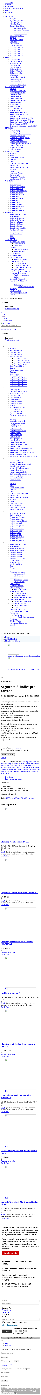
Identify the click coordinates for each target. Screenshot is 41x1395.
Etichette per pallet (16, 73)
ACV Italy (9, 3)
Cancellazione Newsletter (14, 8)
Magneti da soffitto (16, 147)
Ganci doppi (14, 165)
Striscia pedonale (15, 110)
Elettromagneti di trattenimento (20, 144)
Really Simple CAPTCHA (6, 1311)
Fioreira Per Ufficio (16, 230)
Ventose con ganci (16, 200)
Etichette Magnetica (16, 71)
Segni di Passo (15, 106)
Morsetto (13, 169)
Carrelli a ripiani (15, 67)
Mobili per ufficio (16, 234)
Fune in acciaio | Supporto (19, 163)
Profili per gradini (16, 108)
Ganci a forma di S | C (17, 179)
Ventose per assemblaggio (18, 191)
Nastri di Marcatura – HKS (19, 114)
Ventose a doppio (16, 204)
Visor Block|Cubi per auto (19, 281)
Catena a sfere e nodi (17, 157)
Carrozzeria (14, 283)
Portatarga (13, 289)
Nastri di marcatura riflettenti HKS (21, 118)
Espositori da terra (16, 226)
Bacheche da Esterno (17, 220)
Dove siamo (9, 7)
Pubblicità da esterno (17, 261)
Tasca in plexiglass (16, 257)
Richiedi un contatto (10, 1253)
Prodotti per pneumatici (26, 287)
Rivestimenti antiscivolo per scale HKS (23, 126)
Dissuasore (13, 42)
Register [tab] (8, 1345)
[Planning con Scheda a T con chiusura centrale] (20, 1040)
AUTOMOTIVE (11, 240)
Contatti (8, 5)
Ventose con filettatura (17, 187)
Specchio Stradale (16, 46)
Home (7, 637)
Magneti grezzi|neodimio (18, 142)
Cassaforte (13, 247)
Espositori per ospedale (18, 228)
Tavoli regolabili (15, 59)
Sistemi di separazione (17, 136)
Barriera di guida (20, 28)
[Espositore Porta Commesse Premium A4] (20, 888)
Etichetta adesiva (15, 69)
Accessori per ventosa (17, 183)
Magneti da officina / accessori (20, 134)
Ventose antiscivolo (16, 189)
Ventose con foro (15, 208)
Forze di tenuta (15, 130)
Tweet (3, 758)
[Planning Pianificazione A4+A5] (20, 837)
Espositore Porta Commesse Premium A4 (19, 893)
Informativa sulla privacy (10, 1325)
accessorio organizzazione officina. (13, 763)
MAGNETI (9, 128)
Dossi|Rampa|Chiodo (17, 36)
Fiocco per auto (15, 253)
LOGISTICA (10, 57)
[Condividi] (6, 1385)
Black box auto (19, 251)
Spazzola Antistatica (17, 255)
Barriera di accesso (20, 34)
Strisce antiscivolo (16, 104)
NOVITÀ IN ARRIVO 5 (18, 55)
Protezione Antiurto (16, 40)
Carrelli (12, 295)
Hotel (11, 236)
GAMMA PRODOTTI (13, 151)
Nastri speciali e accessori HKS (20, 120)
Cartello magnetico (20, 263)
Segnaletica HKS (16, 116)
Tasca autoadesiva (16, 81)
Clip (11, 161)
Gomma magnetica (16, 146)
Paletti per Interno (16, 22)
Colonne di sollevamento (18, 61)
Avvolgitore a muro (16, 20)
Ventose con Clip (15, 196)
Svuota (18, 748)
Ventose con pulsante (17, 210)
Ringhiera (13, 38)
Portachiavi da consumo (18, 273)
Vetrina (12, 238)
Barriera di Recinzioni (21, 30)
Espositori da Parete (16, 224)
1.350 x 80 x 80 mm (13, 798)
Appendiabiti (14, 216)
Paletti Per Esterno (16, 24)
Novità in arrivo (15, 149)
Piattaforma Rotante (16, 173)
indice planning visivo (14, 769)
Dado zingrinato (15, 185)
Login (16, 1361)
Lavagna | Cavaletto (16, 232)
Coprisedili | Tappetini (17, 279)
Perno (12, 171)
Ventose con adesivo (17, 195)
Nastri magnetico (15, 102)
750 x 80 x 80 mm (27, 798)
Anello (12, 155)
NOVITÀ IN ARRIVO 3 (18, 51)
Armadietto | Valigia (21, 249)
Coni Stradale (14, 44)
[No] (16, 1393)
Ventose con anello (16, 193)
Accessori (13, 18)
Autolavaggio (18, 285)
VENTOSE (9, 181)
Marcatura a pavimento (17, 93)
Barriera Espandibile (17, 26)
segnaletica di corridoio (18, 91)
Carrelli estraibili (15, 65)
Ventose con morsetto (17, 198)
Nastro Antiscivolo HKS (18, 112)
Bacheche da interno (17, 218)
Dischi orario (18, 246)
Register (4, 1381)
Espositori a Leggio (16, 222)
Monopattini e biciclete (17, 77)
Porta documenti (19, 244)
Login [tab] (7, 1343)
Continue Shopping (12, 309)
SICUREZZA (10, 16)
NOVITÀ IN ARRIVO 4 (18, 53)
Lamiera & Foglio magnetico (20, 138)
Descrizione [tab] (9, 777)
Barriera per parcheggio (22, 32)
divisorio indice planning (9, 765)
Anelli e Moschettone (21, 275)
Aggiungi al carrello (8, 754)
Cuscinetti (13, 159)
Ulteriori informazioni (8, 1393)
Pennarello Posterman (21, 265)
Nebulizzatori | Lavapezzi (18, 293)
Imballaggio (14, 75)
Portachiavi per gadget (17, 242)
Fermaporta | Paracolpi (17, 177)
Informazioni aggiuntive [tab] (13, 779)
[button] (1, 312)
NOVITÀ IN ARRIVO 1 (18, 47)
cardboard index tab (32, 763)
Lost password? (6, 1365)
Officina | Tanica (15, 291)
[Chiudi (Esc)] (8, 1385)
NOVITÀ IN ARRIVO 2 (18, 49)
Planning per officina (17, 269)
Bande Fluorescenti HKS (18, 124)
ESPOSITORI (10, 212)
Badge (16, 277)
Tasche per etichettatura (18, 85)
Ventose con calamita (17, 206)
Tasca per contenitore (17, 83)
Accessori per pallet (16, 63)
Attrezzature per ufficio (18, 214)
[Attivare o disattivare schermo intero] (4, 1385)
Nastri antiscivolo (16, 98)
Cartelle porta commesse (22, 271)
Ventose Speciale (15, 202)
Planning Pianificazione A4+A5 (15, 842)
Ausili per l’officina (16, 132)
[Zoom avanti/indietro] (2, 1385)
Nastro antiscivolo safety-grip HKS (22, 122)
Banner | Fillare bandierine (23, 267)
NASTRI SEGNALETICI (14, 87)
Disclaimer (9, 12)
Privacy (7, 10)
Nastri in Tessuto (15, 96)
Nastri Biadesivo (15, 95)
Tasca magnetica (15, 79)
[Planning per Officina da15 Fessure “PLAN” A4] (20, 937)
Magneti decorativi (16, 140)
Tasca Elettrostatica (20, 259)
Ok (34, 1391)
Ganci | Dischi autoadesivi (19, 167)
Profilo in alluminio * (10, 993)
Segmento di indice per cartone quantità (14, 750)
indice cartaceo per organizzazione (13, 767)
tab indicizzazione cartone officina (19, 771)
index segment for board (27, 765)
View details (5, 675)
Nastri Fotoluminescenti (18, 100)
